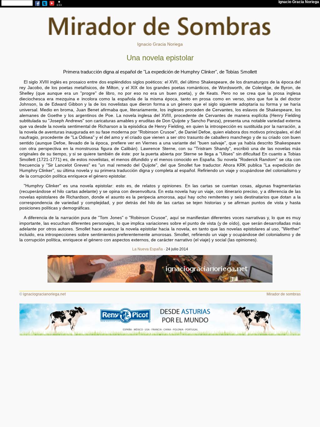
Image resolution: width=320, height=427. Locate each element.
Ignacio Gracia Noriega (160, 44)
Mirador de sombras (284, 294)
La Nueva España (147, 249)
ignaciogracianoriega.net (44, 294)
